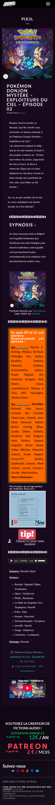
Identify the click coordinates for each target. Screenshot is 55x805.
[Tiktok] (27, 770)
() (27, 661)
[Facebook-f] (32, 770)
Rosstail (22, 113)
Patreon (22, 404)
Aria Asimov (39, 311)
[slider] (42, 560)
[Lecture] (11, 560)
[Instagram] (17, 770)
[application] (27, 560)
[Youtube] (22, 770)
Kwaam (36, 314)
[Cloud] (37, 770)
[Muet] (36, 560)
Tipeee (21, 347)
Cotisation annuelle (27, 733)
